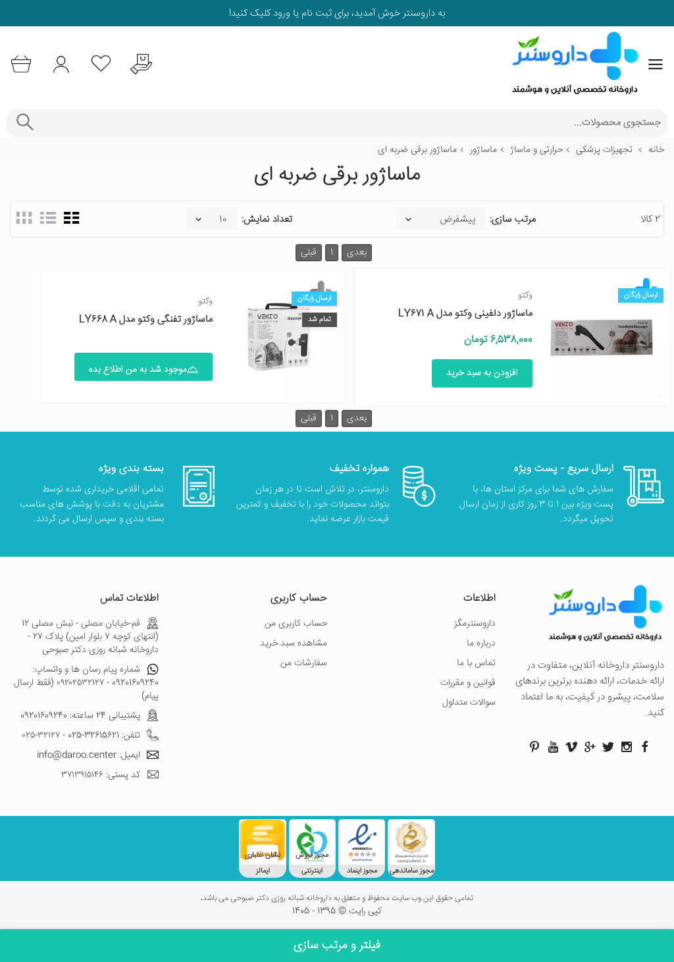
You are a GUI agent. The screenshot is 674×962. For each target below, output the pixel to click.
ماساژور (483, 150)
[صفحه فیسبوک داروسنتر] (645, 747)
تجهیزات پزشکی (604, 150)
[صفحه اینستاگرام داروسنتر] (626, 747)
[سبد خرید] (21, 64)
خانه (656, 150)
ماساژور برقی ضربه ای (417, 150)
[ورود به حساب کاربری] (61, 64)
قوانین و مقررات (468, 683)
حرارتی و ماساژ (536, 150)
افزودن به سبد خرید (482, 373)
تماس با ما (476, 663)
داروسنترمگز (475, 623)
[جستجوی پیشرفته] (25, 123)
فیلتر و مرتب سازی (337, 945)
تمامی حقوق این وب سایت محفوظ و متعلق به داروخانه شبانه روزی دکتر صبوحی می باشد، (337, 899)
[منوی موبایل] (655, 64)
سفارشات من (303, 663)
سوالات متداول (469, 702)
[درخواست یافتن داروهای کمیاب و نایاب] (141, 64)
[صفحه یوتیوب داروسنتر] (553, 747)
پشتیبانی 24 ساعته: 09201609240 (80, 715)
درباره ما (481, 643)
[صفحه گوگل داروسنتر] (590, 747)
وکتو (525, 295)
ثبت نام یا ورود (301, 13)
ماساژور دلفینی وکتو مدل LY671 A (465, 313)
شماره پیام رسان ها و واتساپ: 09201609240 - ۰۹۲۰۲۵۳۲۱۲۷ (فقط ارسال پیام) (86, 683)
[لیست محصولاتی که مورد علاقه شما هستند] (101, 64)
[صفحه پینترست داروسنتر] (534, 747)
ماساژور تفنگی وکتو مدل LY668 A (146, 319)
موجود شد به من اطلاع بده (138, 370)
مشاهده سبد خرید (293, 643)
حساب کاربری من (296, 623)
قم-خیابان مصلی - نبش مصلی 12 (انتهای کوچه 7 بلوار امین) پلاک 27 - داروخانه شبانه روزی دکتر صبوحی (90, 637)
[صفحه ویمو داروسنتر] (571, 747)
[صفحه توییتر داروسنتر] (608, 747)
